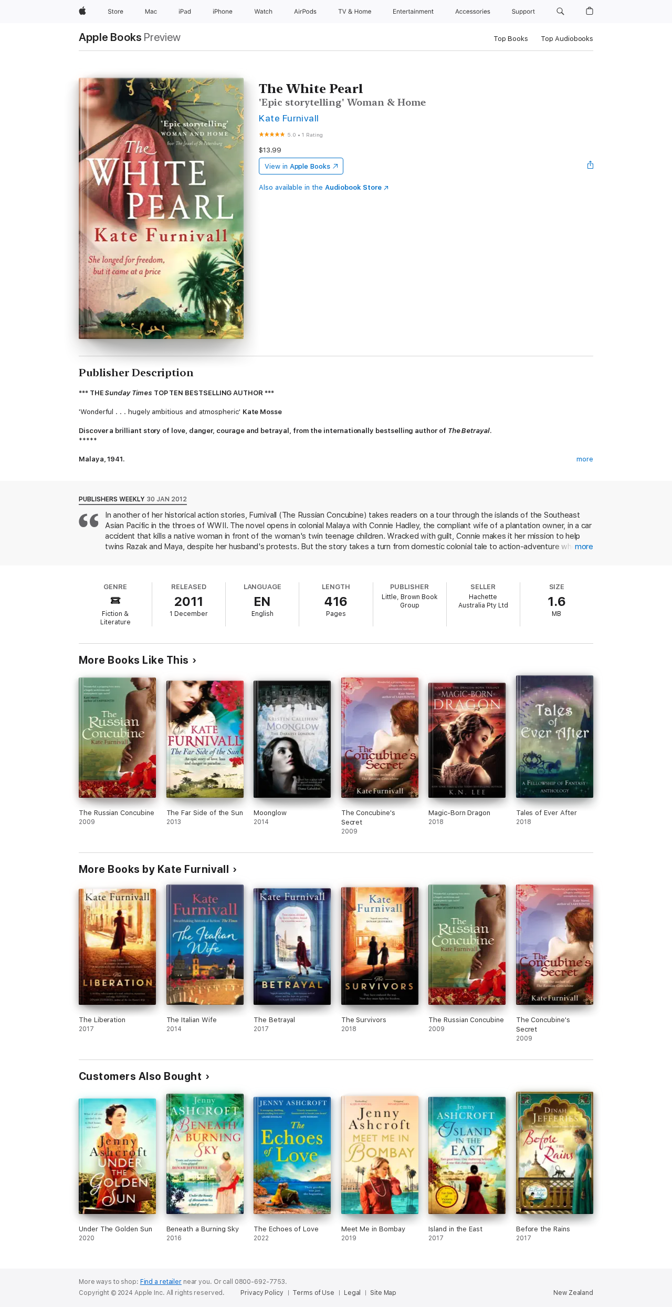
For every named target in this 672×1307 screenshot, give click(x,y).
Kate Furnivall (289, 118)
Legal (352, 1292)
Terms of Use (313, 1292)
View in (297, 166)
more (584, 459)
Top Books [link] (511, 39)
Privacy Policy (261, 1292)
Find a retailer (161, 1281)
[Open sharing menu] (591, 166)
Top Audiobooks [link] (567, 39)
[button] (560, 11)
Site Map (383, 1292)
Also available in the (320, 187)
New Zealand (573, 1292)
